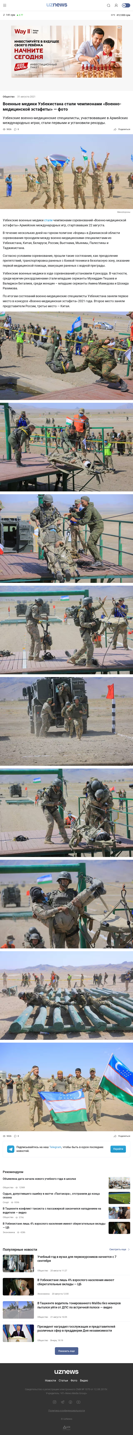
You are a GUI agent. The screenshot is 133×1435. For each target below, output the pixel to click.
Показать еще (66, 1351)
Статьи (63, 1380)
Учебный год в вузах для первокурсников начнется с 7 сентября (76, 1259)
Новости (50, 1380)
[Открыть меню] (5, 5)
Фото (74, 1380)
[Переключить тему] (126, 5)
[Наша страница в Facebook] (70, 1402)
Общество (9, 96)
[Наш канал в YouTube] (78, 1402)
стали (48, 220)
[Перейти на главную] (57, 5)
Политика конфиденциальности (66, 1410)
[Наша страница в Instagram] (54, 1402)
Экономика (43, 1293)
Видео (84, 1380)
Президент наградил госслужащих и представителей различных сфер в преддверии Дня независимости (76, 1328)
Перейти (118, 1149)
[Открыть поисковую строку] (108, 5)
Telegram (55, 1147)
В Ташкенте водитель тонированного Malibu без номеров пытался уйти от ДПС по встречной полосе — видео (79, 1305)
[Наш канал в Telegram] (62, 1402)
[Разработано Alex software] (66, 1427)
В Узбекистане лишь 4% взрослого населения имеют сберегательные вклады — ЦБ (75, 1282)
